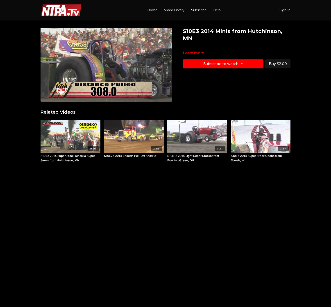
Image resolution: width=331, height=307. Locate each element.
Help (217, 10)
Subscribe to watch (220, 64)
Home (152, 10)
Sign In (284, 10)
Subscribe (198, 10)
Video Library (174, 10)
